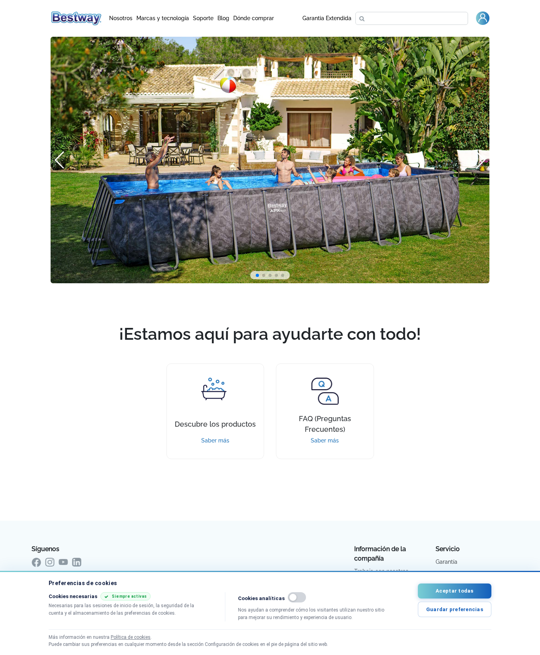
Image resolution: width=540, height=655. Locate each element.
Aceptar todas (454, 591)
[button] (257, 275)
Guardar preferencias (454, 609)
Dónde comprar (253, 18)
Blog (223, 18)
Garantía (446, 562)
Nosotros (120, 18)
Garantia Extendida (326, 18)
